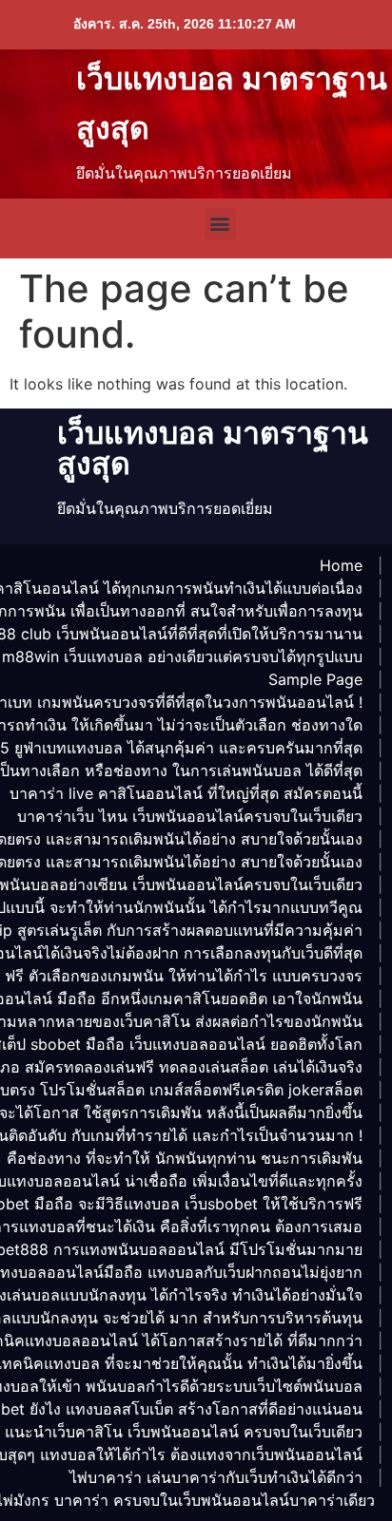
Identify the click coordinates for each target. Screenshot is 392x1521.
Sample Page (315, 679)
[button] (220, 223)
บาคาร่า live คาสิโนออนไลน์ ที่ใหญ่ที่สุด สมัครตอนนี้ (186, 793)
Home (341, 565)
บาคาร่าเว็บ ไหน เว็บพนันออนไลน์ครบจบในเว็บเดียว (190, 816)
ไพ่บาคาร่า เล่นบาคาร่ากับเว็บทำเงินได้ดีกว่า (216, 1477)
